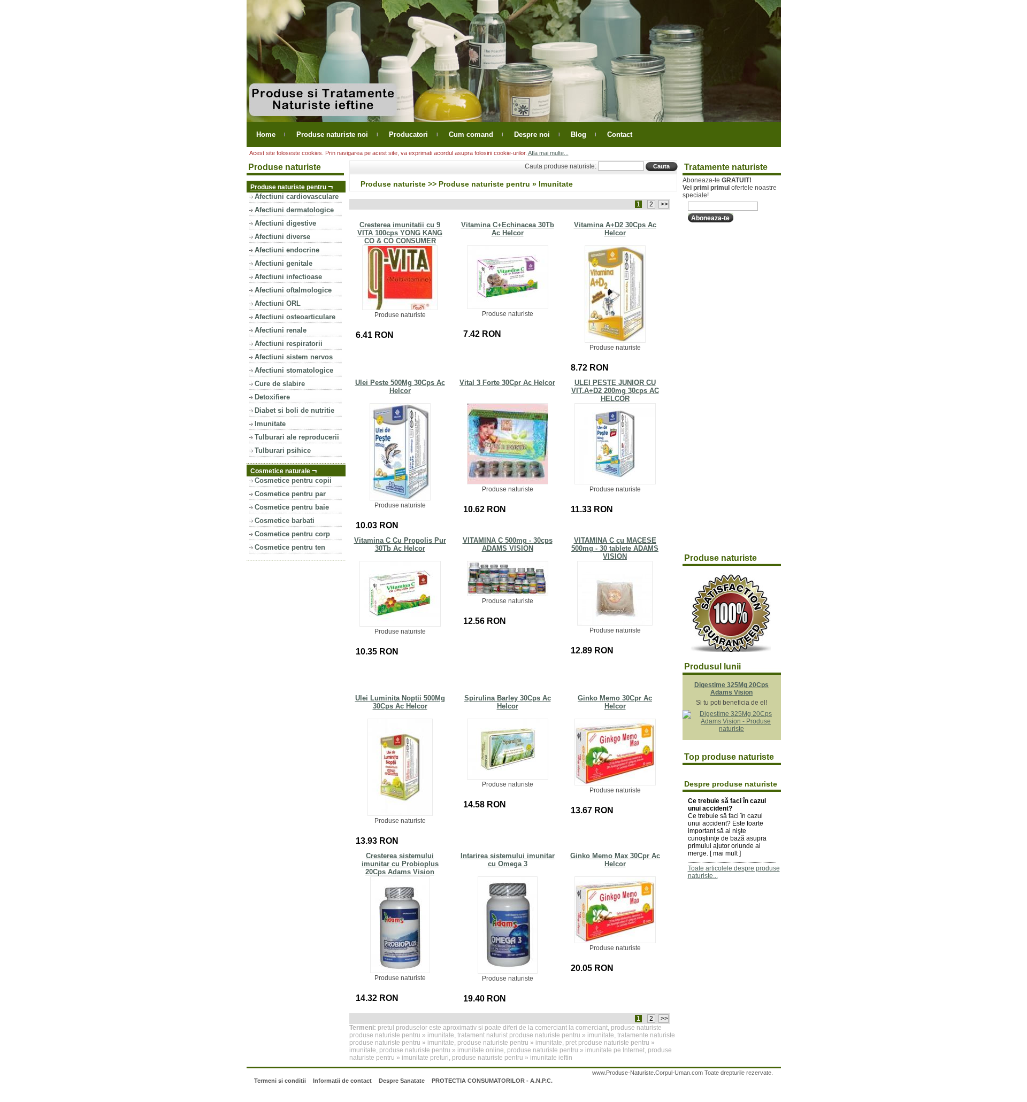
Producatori (408, 134)
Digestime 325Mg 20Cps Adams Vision (731, 688)
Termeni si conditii (280, 1080)
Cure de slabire (280, 384)
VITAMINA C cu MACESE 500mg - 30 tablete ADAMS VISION (614, 548)
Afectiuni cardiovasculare (297, 196)
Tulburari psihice (283, 450)
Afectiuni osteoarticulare (295, 317)
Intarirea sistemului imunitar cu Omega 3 (508, 860)
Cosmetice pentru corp (292, 534)
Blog (578, 134)
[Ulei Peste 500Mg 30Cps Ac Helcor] (400, 498)
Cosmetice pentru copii (293, 480)
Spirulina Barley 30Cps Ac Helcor (507, 702)
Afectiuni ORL (278, 303)
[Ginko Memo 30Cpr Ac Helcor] (615, 783)
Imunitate (270, 424)
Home (265, 134)
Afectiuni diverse (282, 237)
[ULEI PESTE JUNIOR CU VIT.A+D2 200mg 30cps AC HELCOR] (615, 482)
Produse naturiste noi (332, 134)
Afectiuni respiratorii (289, 344)
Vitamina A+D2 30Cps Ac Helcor (615, 229)
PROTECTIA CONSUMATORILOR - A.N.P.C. (492, 1080)
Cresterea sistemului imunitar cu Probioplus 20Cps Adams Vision (400, 864)
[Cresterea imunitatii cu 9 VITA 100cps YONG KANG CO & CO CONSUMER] (400, 308)
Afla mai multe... (548, 153)
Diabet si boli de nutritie (294, 410)
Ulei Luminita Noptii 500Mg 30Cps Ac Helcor (400, 702)
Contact (619, 134)
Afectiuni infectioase (288, 277)
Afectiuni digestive (285, 223)
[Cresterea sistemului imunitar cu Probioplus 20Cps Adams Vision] (400, 971)
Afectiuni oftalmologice (293, 290)
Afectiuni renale (280, 330)
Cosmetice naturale (283, 470)
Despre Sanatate (402, 1080)
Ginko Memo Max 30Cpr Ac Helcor (615, 860)
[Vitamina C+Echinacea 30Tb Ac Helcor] (507, 307)
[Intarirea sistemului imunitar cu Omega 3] (508, 971)
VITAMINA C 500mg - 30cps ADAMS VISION (508, 544)
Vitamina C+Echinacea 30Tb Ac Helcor (507, 229)
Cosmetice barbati (285, 521)
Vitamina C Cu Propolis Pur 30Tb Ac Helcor (400, 544)
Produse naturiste (393, 184)
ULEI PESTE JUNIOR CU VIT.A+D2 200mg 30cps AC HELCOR (615, 391)
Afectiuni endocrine (287, 250)
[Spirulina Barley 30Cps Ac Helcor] (507, 777)
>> (663, 204)
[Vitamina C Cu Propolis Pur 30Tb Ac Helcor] (400, 624)
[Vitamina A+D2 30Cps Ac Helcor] (615, 340)
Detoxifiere (272, 397)
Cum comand (471, 134)
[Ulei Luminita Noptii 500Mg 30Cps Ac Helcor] (400, 814)
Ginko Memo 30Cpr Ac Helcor (615, 702)
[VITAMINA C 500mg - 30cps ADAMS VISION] (507, 594)
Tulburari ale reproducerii (297, 437)
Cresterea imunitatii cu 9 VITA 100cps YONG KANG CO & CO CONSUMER (399, 233)
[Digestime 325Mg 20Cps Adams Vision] (732, 729)
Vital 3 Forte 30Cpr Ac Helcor (507, 383)
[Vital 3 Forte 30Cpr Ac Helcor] (507, 482)
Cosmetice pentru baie (292, 507)
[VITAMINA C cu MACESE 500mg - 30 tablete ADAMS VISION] (615, 623)
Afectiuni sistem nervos (294, 357)
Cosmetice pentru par (290, 494)
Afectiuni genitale (283, 263)
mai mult (725, 853)
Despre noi (532, 134)
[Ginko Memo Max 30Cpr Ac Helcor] (615, 941)
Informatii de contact (342, 1080)
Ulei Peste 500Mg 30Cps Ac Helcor (400, 387)
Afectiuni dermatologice (294, 210)
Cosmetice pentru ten (290, 547)
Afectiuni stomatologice (294, 370)
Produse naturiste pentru (291, 186)
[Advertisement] (725, 388)
